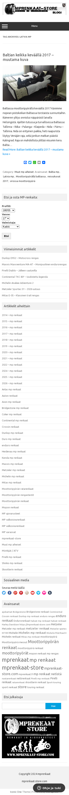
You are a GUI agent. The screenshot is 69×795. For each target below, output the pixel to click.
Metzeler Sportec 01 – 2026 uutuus (21, 289)
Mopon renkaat (10, 507)
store (22, 687)
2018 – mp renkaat (12, 339)
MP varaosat (9, 532)
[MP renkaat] (34, 14)
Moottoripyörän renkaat (15, 501)
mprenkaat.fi (26, 674)
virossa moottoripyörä (22, 181)
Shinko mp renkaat (12, 563)
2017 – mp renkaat (12, 333)
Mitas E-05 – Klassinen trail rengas (20, 295)
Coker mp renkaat (12, 414)
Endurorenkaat (22, 620)
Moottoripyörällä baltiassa (31, 176)
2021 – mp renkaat (12, 358)
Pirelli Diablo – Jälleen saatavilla (19, 270)
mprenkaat (15, 660)
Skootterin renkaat (12, 569)
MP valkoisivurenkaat (13, 519)
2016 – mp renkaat (12, 327)
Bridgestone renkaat (37, 611)
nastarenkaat (9, 678)
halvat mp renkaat (40, 621)
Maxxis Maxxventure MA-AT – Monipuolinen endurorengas (34, 264)
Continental (56, 612)
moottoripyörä (48, 636)
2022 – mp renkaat (12, 364)
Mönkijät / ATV (10, 550)
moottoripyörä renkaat (30, 648)
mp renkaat (43, 660)
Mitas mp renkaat (11, 482)
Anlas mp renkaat (11, 389)
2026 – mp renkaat (12, 383)
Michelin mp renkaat (13, 476)
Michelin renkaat (11, 636)
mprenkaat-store (11, 538)
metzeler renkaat (37, 628)
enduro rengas (47, 616)
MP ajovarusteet (11, 513)
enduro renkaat (10, 445)
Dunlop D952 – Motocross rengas (20, 258)
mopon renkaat (37, 653)
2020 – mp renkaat (12, 352)
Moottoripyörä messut (14, 642)
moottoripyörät (15, 653)
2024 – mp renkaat (12, 370)
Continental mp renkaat (15, 420)
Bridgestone (19, 612)
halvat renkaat (58, 621)
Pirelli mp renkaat (11, 557)
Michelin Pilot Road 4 (56, 633)
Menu (34, 26)
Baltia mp (54, 171)
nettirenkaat (23, 678)
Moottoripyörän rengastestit (18, 495)
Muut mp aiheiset (24, 171)
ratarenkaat (18, 682)
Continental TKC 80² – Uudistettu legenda (25, 276)
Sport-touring (54, 682)
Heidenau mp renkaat (14, 451)
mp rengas (53, 653)
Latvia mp (8, 176)
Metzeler (56, 624)
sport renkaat (9, 687)
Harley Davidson (10, 624)
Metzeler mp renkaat (13, 470)
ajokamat (7, 612)
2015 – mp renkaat (12, 321)
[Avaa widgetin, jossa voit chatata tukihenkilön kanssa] (49, 788)
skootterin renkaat (35, 682)
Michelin (13, 632)
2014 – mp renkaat (12, 315)
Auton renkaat (10, 395)
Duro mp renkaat (11, 439)
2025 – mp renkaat (12, 377)
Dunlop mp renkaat (12, 432)
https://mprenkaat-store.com (35, 624)
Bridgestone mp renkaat (15, 408)
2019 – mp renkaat (12, 346)
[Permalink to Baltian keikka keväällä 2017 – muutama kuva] (34, 100)
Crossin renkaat (10, 426)
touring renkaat (35, 687)
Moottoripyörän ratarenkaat (18, 488)
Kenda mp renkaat (12, 457)
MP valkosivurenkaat (13, 526)
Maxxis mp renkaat (12, 464)
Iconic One (16, 791)
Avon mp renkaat (11, 401)
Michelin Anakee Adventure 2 (18, 283)
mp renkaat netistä (48, 674)
